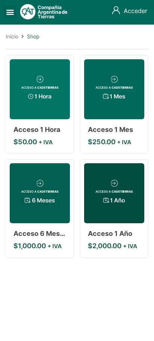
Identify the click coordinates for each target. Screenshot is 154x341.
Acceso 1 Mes (110, 129)
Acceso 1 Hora (36, 129)
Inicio (12, 36)
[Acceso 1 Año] (114, 193)
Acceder (135, 11)
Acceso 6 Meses (40, 233)
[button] (10, 12)
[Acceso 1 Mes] (114, 89)
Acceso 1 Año (110, 233)
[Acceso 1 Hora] (40, 89)
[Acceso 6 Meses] (40, 193)
